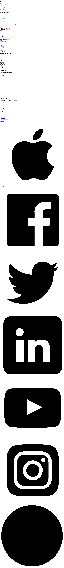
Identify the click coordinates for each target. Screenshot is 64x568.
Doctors (2, 35)
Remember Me (3, 7)
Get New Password (3, 18)
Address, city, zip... (2, 39)
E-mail (1, 16)
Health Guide (3, 118)
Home (2, 44)
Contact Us (3, 47)
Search (1, 40)
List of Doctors (3, 117)
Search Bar (1, 38)
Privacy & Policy (7, 28)
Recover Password (2, 9)
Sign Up (8, 12)
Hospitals (2, 36)
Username (1, 24)
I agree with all (6, 29)
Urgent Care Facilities (4, 119)
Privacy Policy (3, 111)
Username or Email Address (4, 4)
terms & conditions (8, 29)
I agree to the (5, 28)
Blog (2, 45)
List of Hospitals (3, 116)
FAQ (2, 110)
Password (1, 27)
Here (12, 32)
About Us (2, 46)
